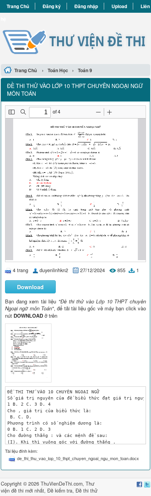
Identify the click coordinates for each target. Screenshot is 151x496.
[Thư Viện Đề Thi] (75, 37)
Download (30, 287)
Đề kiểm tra (59, 490)
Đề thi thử (87, 490)
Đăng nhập (86, 6)
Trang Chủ (18, 6)
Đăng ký (52, 6)
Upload (119, 6)
